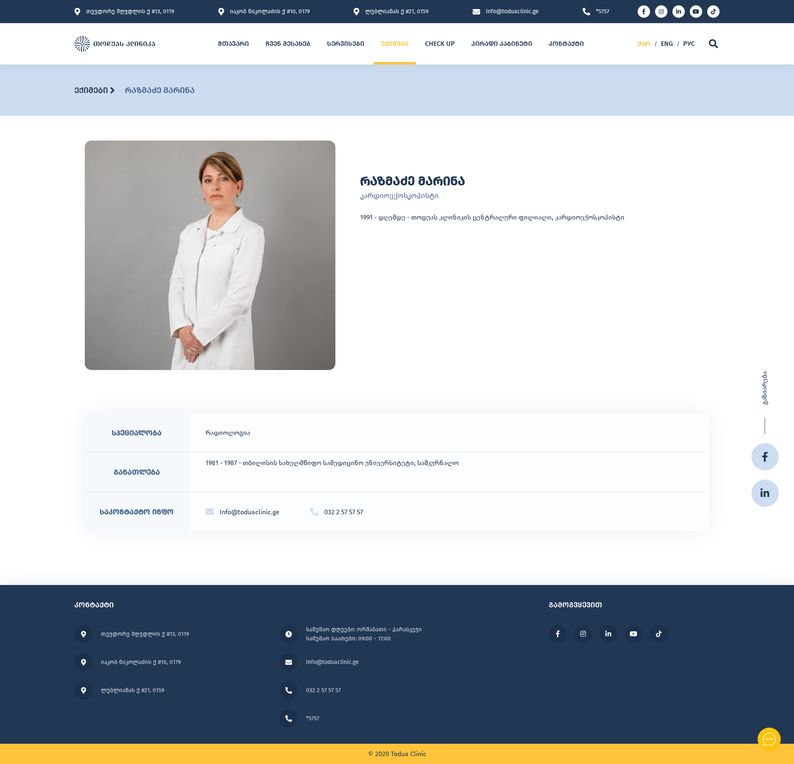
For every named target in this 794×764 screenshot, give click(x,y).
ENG (667, 44)
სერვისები (345, 44)
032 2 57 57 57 (343, 512)
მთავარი (233, 44)
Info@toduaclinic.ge (512, 11)
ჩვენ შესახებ (288, 44)
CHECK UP (440, 44)
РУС (689, 44)
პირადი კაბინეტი (501, 44)
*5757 (602, 11)
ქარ (644, 44)
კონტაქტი (566, 44)
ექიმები (395, 44)
